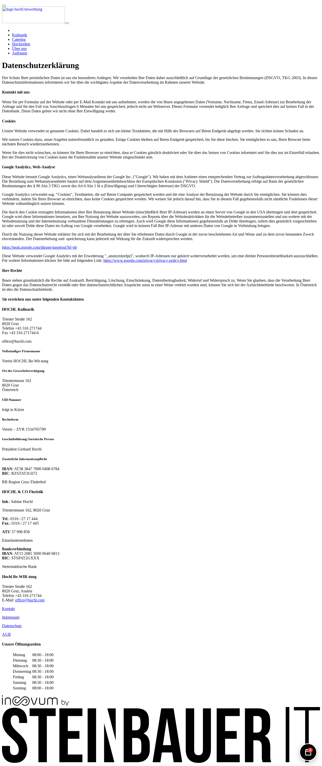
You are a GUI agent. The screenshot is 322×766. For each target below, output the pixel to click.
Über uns (19, 48)
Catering (19, 39)
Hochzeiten (21, 44)
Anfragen (19, 53)
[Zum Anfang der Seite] (4, 5)
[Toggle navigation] (67, 23)
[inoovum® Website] (35, 705)
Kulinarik (19, 35)
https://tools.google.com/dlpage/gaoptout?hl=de (39, 247)
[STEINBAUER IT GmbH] (161, 761)
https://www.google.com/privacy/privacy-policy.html (145, 260)
